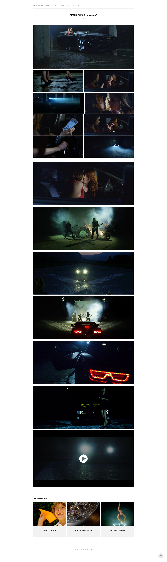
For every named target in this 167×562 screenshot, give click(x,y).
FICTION (61, 5)
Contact (78, 5)
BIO (73, 5)
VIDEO (67, 5)
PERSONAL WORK (51, 5)
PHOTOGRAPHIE (38, 5)
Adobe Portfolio (87, 549)
